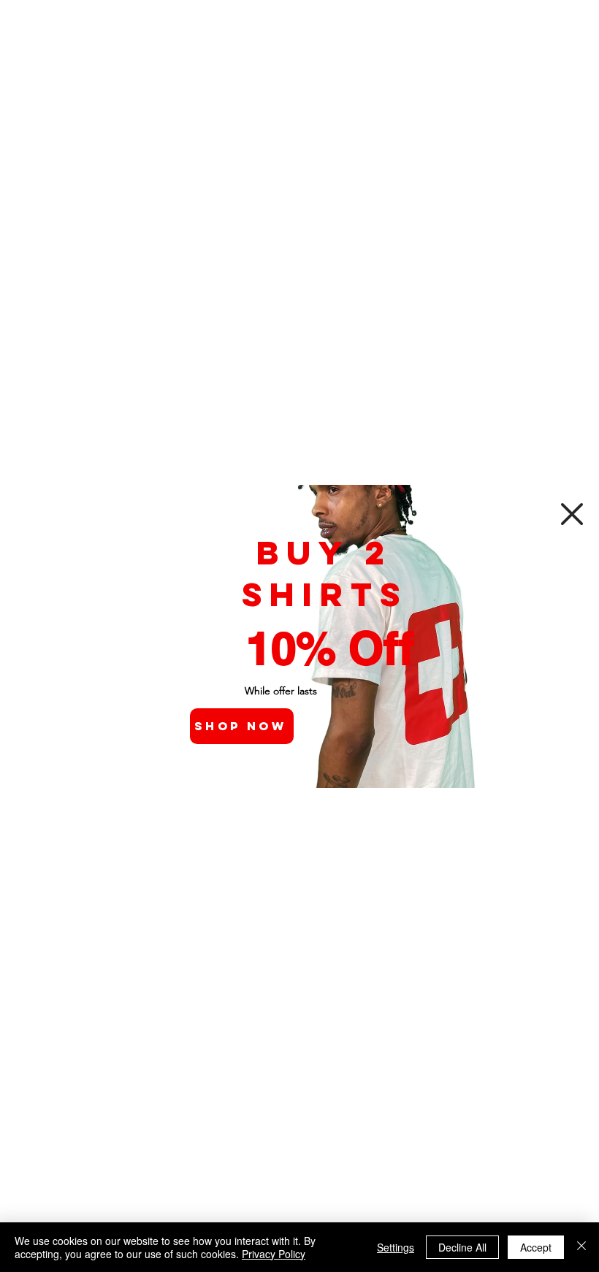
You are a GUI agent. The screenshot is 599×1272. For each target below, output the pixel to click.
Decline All (462, 1247)
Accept (536, 1247)
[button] (572, 514)
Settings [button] (395, 1247)
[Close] (581, 1247)
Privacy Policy (273, 1253)
